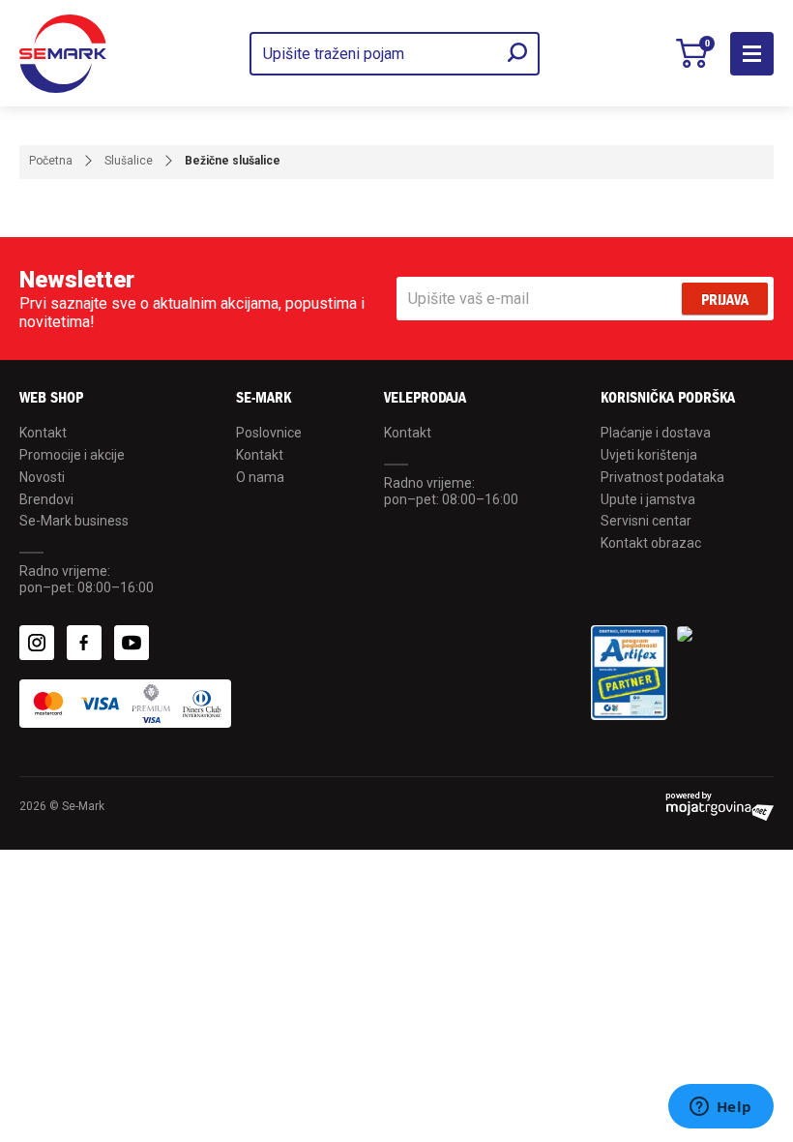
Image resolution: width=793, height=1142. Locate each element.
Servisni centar (646, 520)
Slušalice (128, 160)
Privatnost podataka (662, 477)
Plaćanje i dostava (656, 432)
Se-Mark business (74, 520)
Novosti (42, 477)
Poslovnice (269, 432)
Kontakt (43, 432)
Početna (51, 160)
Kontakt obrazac (651, 543)
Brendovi (46, 499)
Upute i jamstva (648, 499)
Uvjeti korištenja (649, 455)
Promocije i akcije (72, 455)
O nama (260, 477)
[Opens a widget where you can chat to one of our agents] (720, 1108)
